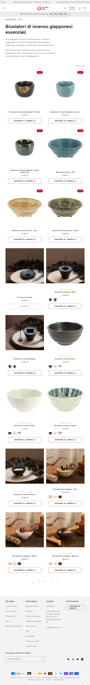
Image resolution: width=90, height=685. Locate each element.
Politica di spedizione (34, 621)
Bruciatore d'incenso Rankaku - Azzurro (65, 112)
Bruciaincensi (10, 19)
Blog (7, 621)
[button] (4, 8)
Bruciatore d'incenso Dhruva (24, 494)
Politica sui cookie (32, 641)
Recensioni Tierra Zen (13, 626)
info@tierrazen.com (53, 627)
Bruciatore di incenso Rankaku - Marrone (24, 112)
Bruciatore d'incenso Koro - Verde (65, 230)
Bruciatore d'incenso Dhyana (24, 359)
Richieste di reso (32, 606)
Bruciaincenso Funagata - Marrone (65, 556)
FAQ (27, 631)
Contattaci (50, 606)
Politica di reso (31, 626)
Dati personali (31, 646)
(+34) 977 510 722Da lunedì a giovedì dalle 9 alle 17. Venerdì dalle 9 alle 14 (53, 616)
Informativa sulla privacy (50, 677)
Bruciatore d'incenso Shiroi (24, 425)
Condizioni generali (33, 616)
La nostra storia (11, 606)
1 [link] (33, 582)
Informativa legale (59, 679)
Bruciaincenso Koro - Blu (65, 172)
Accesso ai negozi (75, 607)
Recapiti (49, 679)
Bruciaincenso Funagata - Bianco (24, 556)
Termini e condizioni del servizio (69, 677)
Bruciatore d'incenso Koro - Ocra (24, 230)
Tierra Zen (19, 677)
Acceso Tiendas (72, 8)
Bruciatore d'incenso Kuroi (65, 359)
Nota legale (30, 636)
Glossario (29, 611)
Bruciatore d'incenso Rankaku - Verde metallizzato (25, 171)
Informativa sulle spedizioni (35, 679)
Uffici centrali (10, 616)
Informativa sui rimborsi (32, 677)
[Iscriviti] (42, 659)
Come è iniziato (11, 611)
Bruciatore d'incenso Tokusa (65, 425)
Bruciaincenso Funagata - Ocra (65, 489)
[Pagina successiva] (56, 581)
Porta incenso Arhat (24, 297)
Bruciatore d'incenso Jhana (65, 292)
